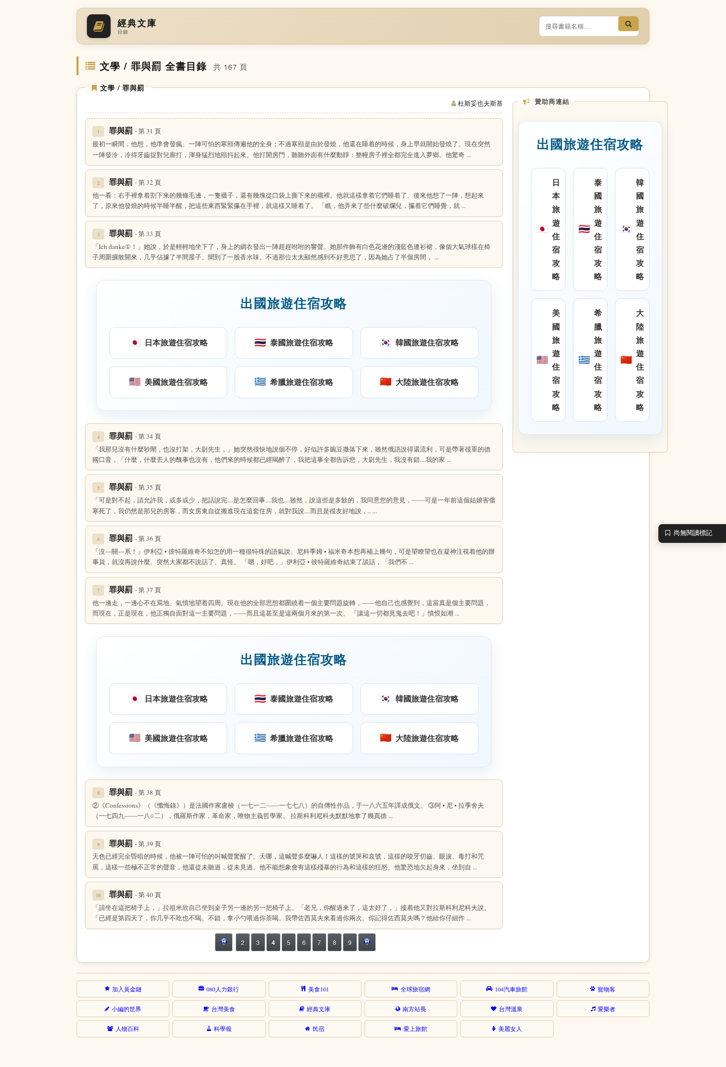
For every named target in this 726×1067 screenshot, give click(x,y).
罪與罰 (135, 130)
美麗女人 (510, 1028)
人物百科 (127, 1028)
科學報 (223, 1028)
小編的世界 (126, 1009)
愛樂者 (606, 1009)
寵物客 (606, 989)
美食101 (318, 989)
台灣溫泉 (511, 1009)
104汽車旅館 (511, 989)
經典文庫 (318, 1009)
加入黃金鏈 (127, 989)
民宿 (318, 1028)
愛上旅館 (415, 1028)
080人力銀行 (222, 989)
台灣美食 (223, 1009)
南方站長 (414, 1009)
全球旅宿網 (415, 989)
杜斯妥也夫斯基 (480, 103)
